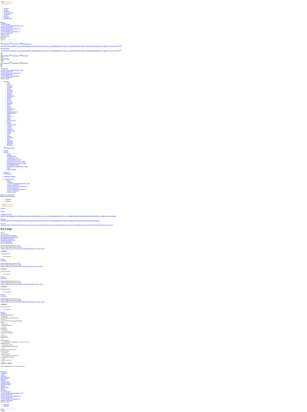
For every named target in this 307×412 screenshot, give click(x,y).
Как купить (4, 390)
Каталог (9, 155)
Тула (8, 135)
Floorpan (87, 220)
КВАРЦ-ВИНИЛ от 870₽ (27, 216)
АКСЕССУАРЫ (111, 216)
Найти (2, 410)
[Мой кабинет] (1, 53)
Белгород (9, 87)
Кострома (9, 101)
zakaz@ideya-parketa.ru (8, 196)
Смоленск (9, 129)
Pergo (59, 220)
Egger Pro (97, 220)
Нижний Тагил (11, 113)
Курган (9, 104)
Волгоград (10, 91)
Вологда (9, 93)
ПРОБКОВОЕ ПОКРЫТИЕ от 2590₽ (94, 216)
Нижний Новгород (12, 111)
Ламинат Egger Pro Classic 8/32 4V (86, 225)
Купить (3, 259)
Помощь (3, 380)
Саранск (9, 126)
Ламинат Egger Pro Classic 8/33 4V (10, 225)
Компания (3, 371)
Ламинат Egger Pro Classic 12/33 (104, 225)
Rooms (56, 220)
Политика (3, 376)
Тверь (8, 133)
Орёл (8, 114)
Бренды (3, 389)
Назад (8, 83)
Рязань (9, 122)
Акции (2, 374)
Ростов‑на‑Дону (11, 120)
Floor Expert (29, 220)
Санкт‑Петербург (11, 124)
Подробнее (4, 260)
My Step (63, 220)
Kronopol (82, 220)
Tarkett (52, 220)
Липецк (9, 107)
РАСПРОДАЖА (5, 216)
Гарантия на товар (6, 384)
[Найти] (1, 42)
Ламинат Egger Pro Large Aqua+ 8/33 (29, 225)
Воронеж (9, 94)
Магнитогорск (11, 109)
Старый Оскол (11, 130)
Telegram (8, 201)
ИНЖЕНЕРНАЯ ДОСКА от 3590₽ (61, 216)
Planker (2, 220)
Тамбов (9, 132)
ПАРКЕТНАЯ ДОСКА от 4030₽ (43, 216)
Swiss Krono (23, 220)
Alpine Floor (36, 220)
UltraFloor (77, 220)
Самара (9, 123)
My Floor (67, 220)
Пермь (9, 119)
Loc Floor (45, 220)
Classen (41, 220)
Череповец (10, 143)
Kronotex (72, 220)
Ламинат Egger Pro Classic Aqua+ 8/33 (66, 225)
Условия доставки (5, 383)
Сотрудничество (5, 377)
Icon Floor (12, 220)
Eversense (17, 220)
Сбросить (9, 363)
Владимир (10, 90)
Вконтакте (8, 199)
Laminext (6, 220)
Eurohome (92, 220)
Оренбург (9, 116)
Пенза (8, 117)
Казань (9, 99)
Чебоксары (10, 140)
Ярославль (10, 145)
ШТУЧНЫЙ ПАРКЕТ (77, 216)
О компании (4, 373)
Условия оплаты (5, 381)
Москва (9, 110)
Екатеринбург (11, 96)
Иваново (9, 97)
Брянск (9, 88)
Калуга (9, 100)
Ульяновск (10, 137)
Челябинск (10, 142)
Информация (4, 378)
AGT (49, 220)
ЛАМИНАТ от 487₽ (14, 216)
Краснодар (10, 103)
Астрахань (10, 86)
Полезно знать (4, 387)
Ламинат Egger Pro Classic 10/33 (47, 225)
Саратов (9, 127)
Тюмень (9, 136)
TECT (105, 216)
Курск (8, 106)
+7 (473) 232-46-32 (6, 24)
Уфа (8, 139)
